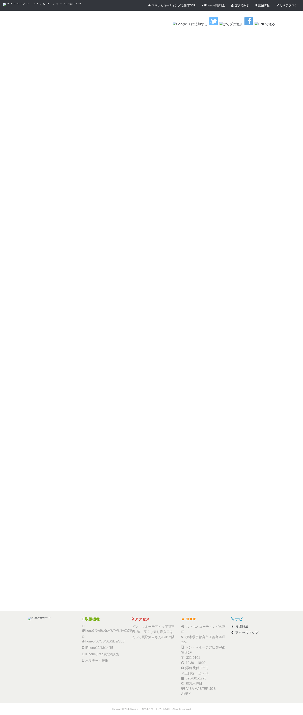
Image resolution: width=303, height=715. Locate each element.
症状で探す (242, 5)
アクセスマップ (246, 632)
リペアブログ (288, 5)
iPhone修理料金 (214, 5)
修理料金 (241, 626)
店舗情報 (264, 5)
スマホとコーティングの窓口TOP (173, 5)
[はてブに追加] (231, 24)
